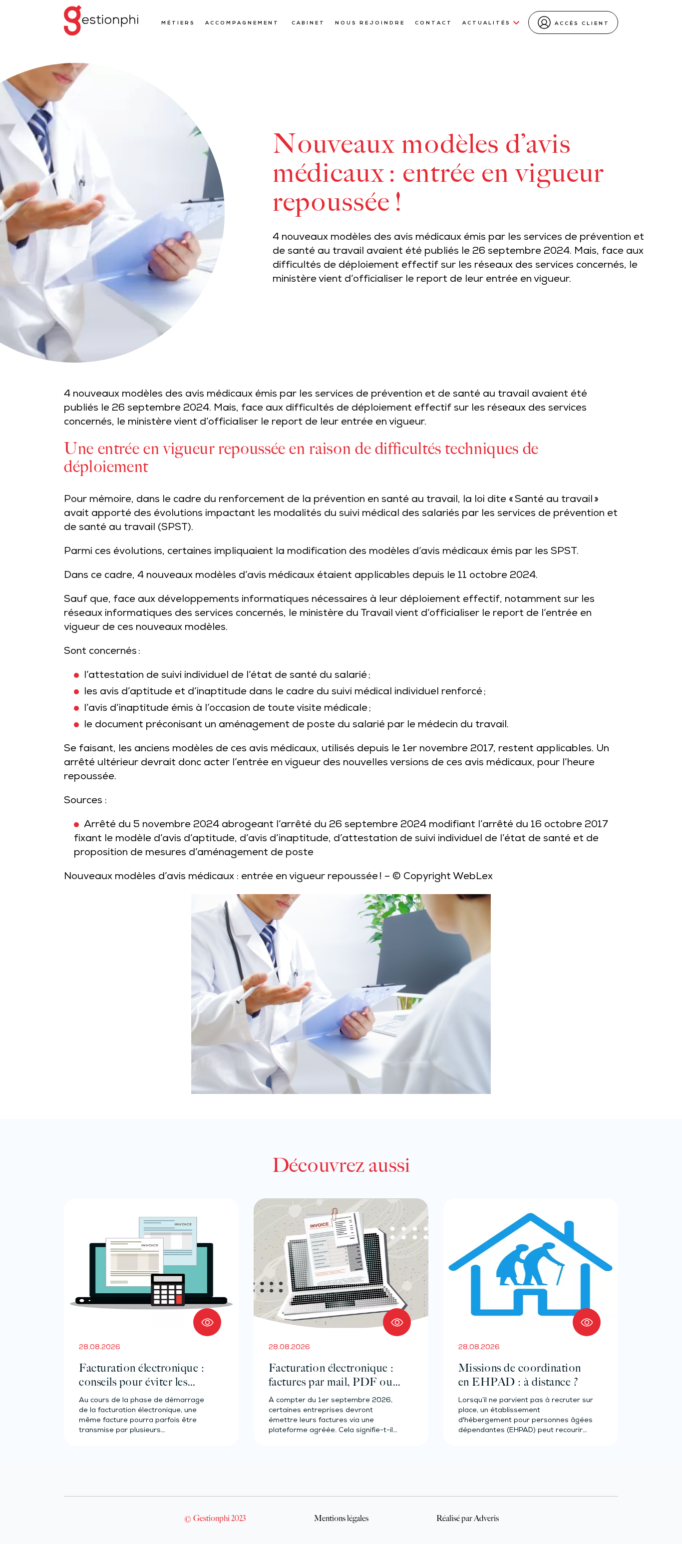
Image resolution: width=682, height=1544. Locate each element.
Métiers (178, 23)
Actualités (486, 23)
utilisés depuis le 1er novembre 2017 (407, 749)
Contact (433, 23)
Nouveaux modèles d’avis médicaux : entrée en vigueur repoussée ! (223, 877)
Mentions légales (341, 1518)
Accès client (582, 23)
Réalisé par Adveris (467, 1518)
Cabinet (308, 23)
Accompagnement (243, 23)
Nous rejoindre (370, 23)
